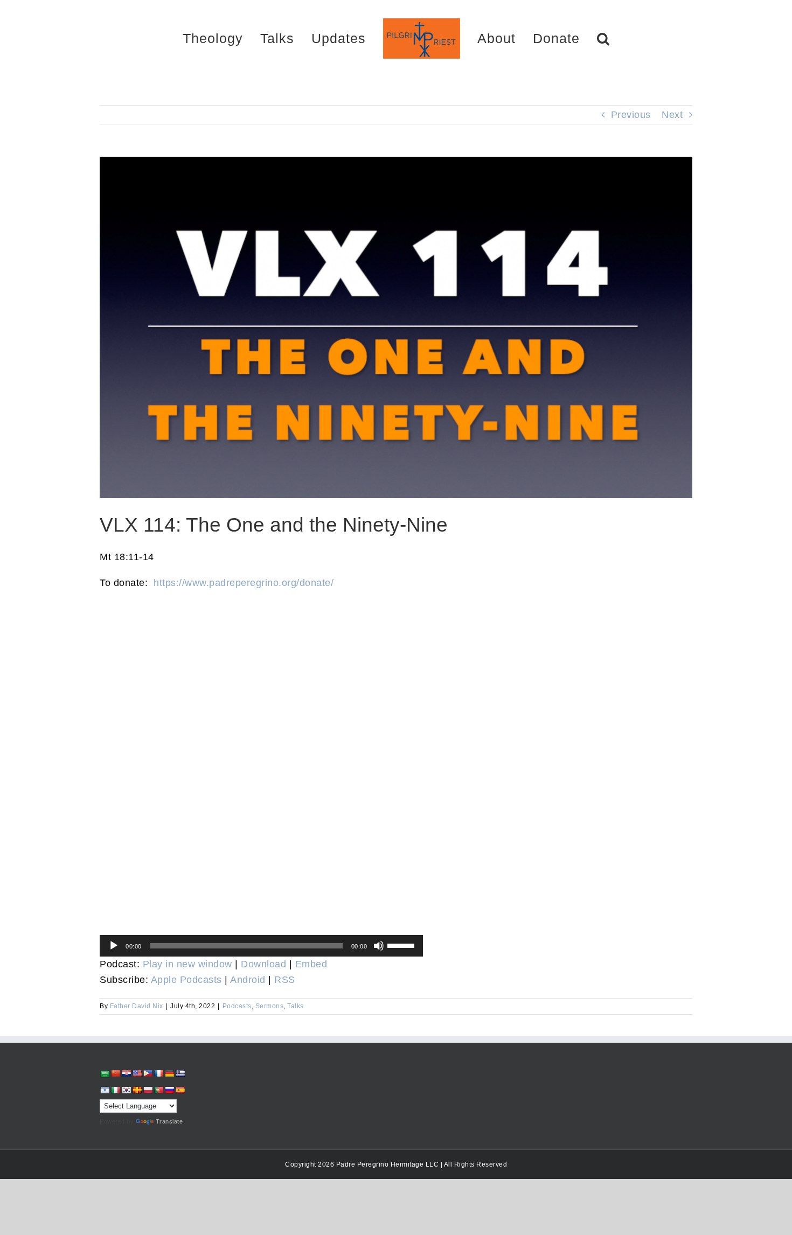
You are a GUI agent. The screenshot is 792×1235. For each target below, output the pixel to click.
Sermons (269, 1006)
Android (248, 979)
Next (672, 114)
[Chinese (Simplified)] (115, 1073)
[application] (261, 946)
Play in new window (187, 964)
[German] (169, 1073)
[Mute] (378, 945)
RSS (284, 979)
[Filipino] (147, 1073)
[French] (158, 1073)
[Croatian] (126, 1073)
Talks (295, 1006)
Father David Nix (136, 1006)
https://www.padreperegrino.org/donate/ (244, 582)
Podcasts (237, 1006)
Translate (169, 1121)
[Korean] (126, 1090)
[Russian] (169, 1090)
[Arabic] (104, 1074)
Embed (311, 964)
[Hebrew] (104, 1090)
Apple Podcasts (186, 979)
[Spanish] (180, 1090)
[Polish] (147, 1090)
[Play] (113, 945)
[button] (565, 38)
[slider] (402, 944)
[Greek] (180, 1073)
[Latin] (137, 1090)
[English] (137, 1073)
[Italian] (115, 1090)
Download (263, 964)
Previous (631, 114)
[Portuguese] (158, 1090)
